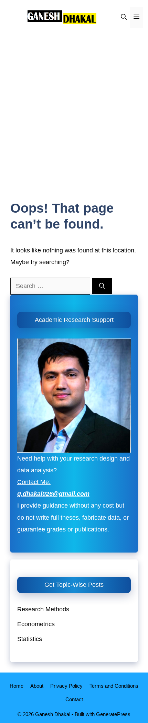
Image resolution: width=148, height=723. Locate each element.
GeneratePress (113, 714)
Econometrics (36, 624)
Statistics (29, 639)
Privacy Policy (66, 686)
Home (16, 686)
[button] (123, 17)
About (36, 686)
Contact (74, 699)
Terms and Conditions (113, 686)
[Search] (102, 286)
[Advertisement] (74, 112)
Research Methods (43, 609)
